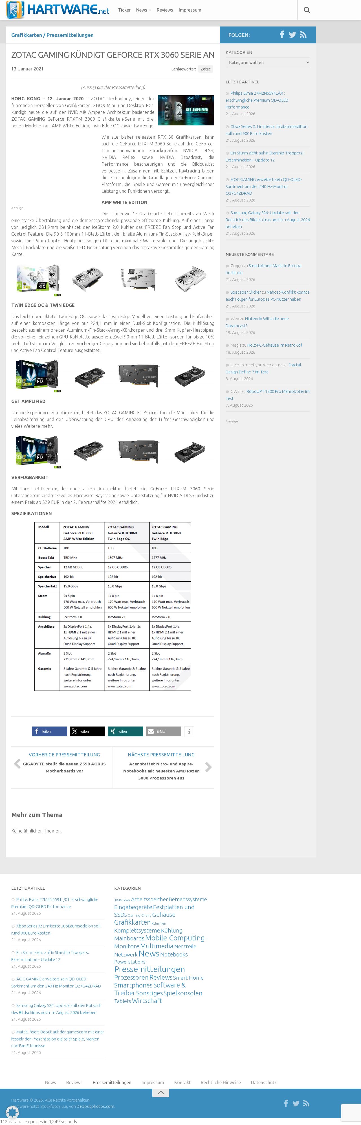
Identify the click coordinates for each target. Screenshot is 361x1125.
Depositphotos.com (95, 1106)
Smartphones (133, 985)
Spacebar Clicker (246, 292)
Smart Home (188, 978)
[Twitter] (292, 35)
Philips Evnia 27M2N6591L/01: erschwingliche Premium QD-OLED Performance (257, 100)
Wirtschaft (147, 1000)
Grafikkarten (26, 35)
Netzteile (185, 946)
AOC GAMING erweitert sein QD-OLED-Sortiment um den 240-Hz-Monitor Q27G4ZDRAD (264, 186)
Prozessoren (131, 977)
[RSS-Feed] (303, 35)
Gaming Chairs (139, 915)
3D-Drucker (122, 900)
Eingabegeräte (133, 907)
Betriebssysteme (188, 899)
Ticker (124, 9)
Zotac (206, 69)
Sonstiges (149, 992)
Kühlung (172, 930)
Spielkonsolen (183, 992)
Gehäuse (163, 914)
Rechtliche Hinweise (221, 1082)
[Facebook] (282, 35)
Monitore (126, 946)
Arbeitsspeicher (149, 899)
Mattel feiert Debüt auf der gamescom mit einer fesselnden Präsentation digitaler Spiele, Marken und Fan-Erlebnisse (57, 1038)
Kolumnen (159, 923)
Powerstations (130, 961)
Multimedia (156, 945)
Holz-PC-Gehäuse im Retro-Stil (274, 345)
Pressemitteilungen (70, 35)
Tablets (122, 1001)
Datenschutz (264, 1082)
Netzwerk (126, 954)
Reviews (165, 9)
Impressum (190, 9)
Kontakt (182, 1082)
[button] (49, 731)
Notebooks (174, 954)
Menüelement (59, 10)
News (141, 9)
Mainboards (129, 938)
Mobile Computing (175, 938)
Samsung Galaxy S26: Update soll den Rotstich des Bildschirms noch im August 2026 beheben (268, 219)
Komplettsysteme (137, 930)
